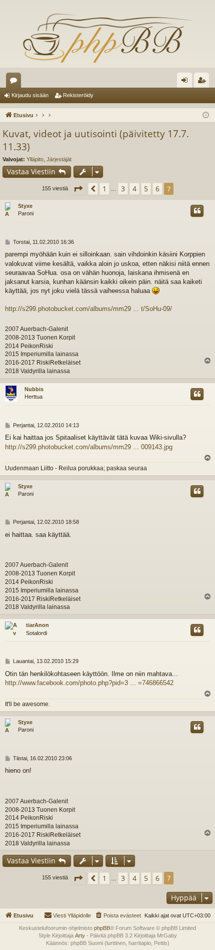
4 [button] (134, 188)
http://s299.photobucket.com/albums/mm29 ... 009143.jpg (88, 447)
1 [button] (104, 188)
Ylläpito (35, 159)
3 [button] (123, 188)
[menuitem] (117, 915)
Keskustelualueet (15, 82)
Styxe (25, 206)
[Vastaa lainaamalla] (197, 211)
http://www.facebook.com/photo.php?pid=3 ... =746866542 (89, 683)
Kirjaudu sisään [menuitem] (186, 82)
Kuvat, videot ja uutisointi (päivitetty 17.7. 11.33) (95, 140)
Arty (80, 935)
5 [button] (146, 188)
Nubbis (34, 389)
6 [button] (158, 188)
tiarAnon (37, 625)
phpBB (102, 928)
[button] (78, 189)
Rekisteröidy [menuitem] (203, 82)
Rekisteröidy (78, 95)
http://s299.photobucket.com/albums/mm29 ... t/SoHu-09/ (88, 308)
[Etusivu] (107, 38)
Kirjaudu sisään (30, 95)
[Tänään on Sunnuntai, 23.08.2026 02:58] (205, 115)
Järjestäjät (59, 159)
